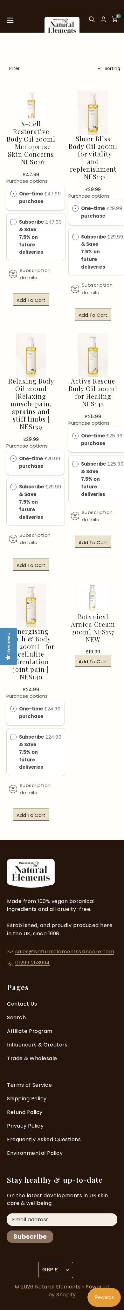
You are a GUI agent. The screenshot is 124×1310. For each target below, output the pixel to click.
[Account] (103, 19)
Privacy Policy (25, 1125)
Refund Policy (25, 1112)
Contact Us (22, 1004)
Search (16, 1017)
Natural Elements (58, 1286)
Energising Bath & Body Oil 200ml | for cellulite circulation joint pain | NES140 (31, 654)
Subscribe (30, 1236)
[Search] (91, 22)
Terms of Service (29, 1085)
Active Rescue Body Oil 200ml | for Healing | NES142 (93, 392)
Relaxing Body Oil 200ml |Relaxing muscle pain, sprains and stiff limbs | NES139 (31, 403)
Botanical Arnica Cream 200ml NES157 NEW (93, 628)
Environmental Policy (35, 1153)
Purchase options (27, 181)
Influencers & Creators (37, 1044)
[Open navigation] (10, 22)
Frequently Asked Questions (44, 1139)
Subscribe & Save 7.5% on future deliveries (31, 237)
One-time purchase (31, 197)
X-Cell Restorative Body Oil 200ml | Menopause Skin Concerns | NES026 (31, 143)
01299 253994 (32, 962)
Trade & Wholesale (32, 1058)
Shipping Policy (27, 1098)
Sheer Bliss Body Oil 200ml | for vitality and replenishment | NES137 (93, 158)
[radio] (13, 194)
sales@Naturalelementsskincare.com (64, 951)
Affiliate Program (29, 1031)
